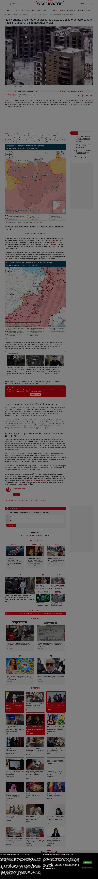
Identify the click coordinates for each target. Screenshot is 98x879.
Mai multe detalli (30, 861)
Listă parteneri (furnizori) (49, 868)
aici (19, 871)
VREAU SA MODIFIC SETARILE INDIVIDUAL (87, 867)
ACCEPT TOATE (87, 862)
